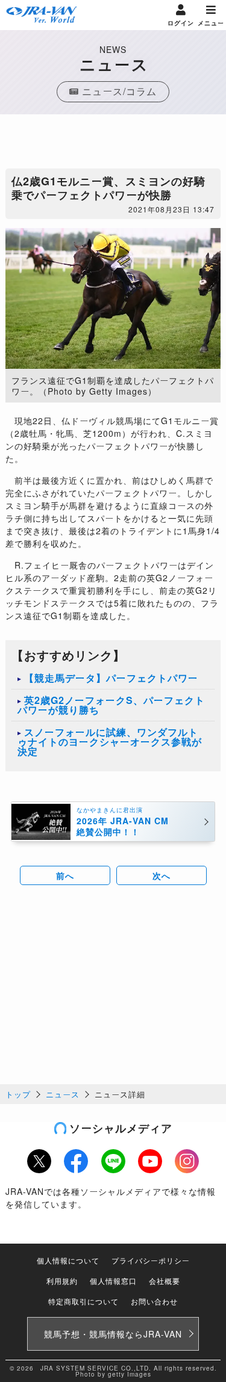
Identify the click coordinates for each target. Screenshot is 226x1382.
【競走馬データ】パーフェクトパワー (111, 678)
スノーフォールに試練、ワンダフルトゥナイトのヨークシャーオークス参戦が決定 (109, 741)
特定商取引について (83, 1301)
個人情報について (68, 1260)
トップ (18, 1094)
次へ (161, 875)
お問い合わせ (154, 1301)
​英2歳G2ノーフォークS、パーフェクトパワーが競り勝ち (111, 705)
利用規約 (62, 1281)
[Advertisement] (113, 144)
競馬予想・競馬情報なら (113, 1334)
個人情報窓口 (113, 1281)
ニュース (63, 1094)
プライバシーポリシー (150, 1260)
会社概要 (164, 1281)
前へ (65, 875)
